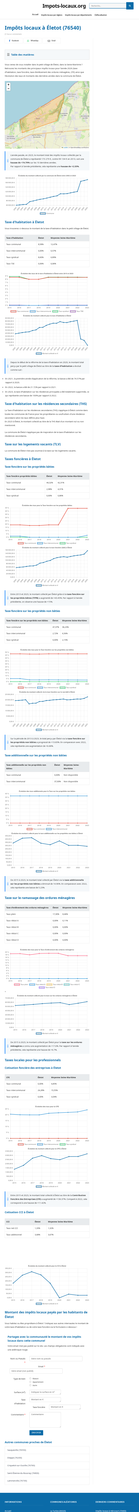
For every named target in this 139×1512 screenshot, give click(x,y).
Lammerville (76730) (17, 1501)
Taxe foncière (39, 1427)
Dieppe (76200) (14, 1478)
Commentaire (18, 1435)
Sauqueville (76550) (16, 1470)
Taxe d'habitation (19, 1422)
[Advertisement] (116, 78)
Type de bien (19, 1399)
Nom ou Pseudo (17, 1381)
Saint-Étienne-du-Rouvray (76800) (23, 1493)
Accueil (35, 15)
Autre (35, 1406)
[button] (8, 85)
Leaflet (65, 147)
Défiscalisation (101, 15)
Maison (36, 1399)
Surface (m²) (19, 1413)
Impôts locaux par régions (51, 15)
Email (41, 1387)
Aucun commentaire (14, 34)
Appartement (38, 1402)
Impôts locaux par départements (78, 15)
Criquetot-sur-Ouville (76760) (21, 1486)
